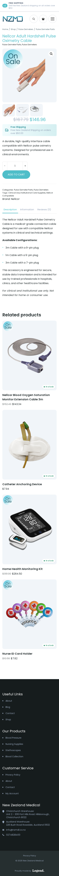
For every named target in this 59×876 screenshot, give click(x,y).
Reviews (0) (44, 209)
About (9, 700)
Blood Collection (14, 756)
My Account (12, 793)
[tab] (10, 209)
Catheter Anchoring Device (22, 484)
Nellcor (15, 199)
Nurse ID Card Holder (17, 654)
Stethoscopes (13, 750)
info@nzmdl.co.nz (16, 829)
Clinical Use (14, 192)
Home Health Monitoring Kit (22, 569)
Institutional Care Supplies (33, 192)
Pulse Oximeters (25, 29)
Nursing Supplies (14, 744)
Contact (10, 713)
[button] (51, 54)
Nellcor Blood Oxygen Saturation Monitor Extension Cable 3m (26, 397)
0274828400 (13, 834)
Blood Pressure (13, 737)
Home (5, 29)
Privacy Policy (13, 774)
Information (27, 209)
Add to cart (16, 174)
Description (10, 209)
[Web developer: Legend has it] (38, 870)
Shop (13, 29)
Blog (8, 707)
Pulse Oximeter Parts (45, 29)
